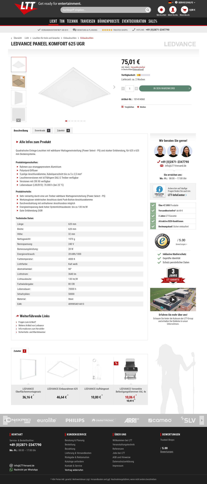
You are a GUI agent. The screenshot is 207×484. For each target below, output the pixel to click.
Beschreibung (21, 130)
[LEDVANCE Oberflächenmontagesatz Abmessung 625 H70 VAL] (28, 369)
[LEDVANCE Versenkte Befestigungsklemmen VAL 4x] (130, 369)
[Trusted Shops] (161, 241)
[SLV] (160, 420)
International (138, 69)
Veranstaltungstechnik (124, 444)
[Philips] (47, 420)
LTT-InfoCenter (176, 195)
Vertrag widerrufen (74, 470)
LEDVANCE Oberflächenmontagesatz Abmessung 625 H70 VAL (28, 390)
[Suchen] (148, 10)
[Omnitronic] (75, 420)
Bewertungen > (181, 244)
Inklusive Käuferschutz (174, 254)
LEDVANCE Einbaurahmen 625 (62, 388)
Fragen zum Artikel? (27, 322)
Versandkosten (97, 479)
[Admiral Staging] (188, 420)
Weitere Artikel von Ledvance (31, 325)
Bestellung (70, 444)
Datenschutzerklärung (123, 461)
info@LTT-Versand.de (175, 165)
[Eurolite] (19, 420)
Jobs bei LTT (119, 453)
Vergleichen (129, 107)
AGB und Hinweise (121, 457)
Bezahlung (70, 448)
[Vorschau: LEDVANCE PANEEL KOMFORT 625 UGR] (18, 64)
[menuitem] (166, 2)
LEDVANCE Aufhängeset (96, 388)
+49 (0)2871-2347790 (157, 29)
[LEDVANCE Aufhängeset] (96, 369)
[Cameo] (132, 420)
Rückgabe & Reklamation (77, 457)
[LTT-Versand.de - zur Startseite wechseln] (26, 8)
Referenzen (118, 448)
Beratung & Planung (74, 440)
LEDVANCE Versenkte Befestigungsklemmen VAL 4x (131, 390)
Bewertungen (166, 451)
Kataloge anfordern (74, 461)
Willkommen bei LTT (122, 440)
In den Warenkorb (164, 88)
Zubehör (63, 130)
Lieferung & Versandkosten (78, 453)
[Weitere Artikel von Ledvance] (180, 44)
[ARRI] (104, 420)
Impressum (118, 465)
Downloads (42, 130)
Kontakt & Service (73, 465)
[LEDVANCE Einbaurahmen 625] (62, 369)
